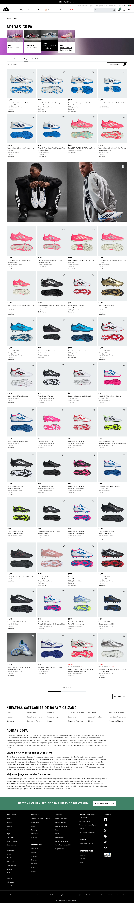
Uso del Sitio (50, 895)
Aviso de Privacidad (117, 895)
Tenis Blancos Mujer (34, 717)
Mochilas (10, 717)
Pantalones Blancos (116, 721)
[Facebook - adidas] (115, 820)
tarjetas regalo (113, 5)
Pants (49, 721)
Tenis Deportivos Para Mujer (117, 717)
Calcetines (92, 713)
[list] (67, 59)
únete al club (122, 5)
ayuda (91, 5)
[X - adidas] (115, 831)
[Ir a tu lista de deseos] (123, 10)
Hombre (31, 10)
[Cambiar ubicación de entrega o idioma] (129, 6)
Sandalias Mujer (53, 717)
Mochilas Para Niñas (116, 713)
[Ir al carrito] (128, 10)
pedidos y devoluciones (101, 5)
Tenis (9, 713)
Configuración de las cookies (19, 895)
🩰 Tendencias (50, 10)
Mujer (22, 10)
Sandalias (51, 713)
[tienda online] (6, 8)
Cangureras (72, 717)
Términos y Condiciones (37, 895)
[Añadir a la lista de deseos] (33, 72)
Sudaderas (11, 721)
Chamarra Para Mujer (76, 721)
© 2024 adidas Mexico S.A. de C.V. (67, 900)
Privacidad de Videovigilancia (89, 895)
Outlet (72, 10)
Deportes (63, 10)
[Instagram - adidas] (115, 825)
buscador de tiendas (82, 5)
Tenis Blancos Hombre (76, 713)
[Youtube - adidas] (115, 848)
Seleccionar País (105, 895)
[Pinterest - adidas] (115, 836)
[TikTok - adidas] (115, 842)
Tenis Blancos (32, 713)
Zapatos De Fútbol (95, 717)
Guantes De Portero (34, 721)
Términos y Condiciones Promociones (67, 895)
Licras (90, 721)
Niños (40, 10)
